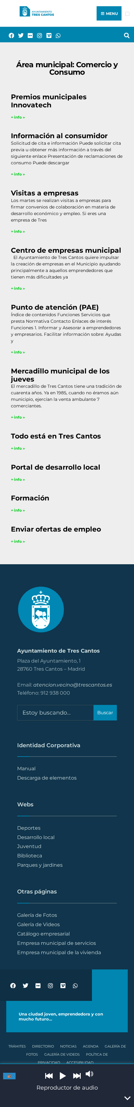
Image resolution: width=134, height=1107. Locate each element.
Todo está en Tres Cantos (56, 436)
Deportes (29, 828)
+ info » (18, 117)
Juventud (29, 846)
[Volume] (89, 1073)
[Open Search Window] (124, 34)
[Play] (63, 1075)
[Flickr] (28, 34)
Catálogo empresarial (43, 934)
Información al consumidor (59, 136)
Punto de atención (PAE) (55, 307)
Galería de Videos (38, 924)
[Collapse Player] (127, 1098)
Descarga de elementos (47, 778)
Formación (30, 498)
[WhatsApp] (56, 34)
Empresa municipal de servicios (56, 943)
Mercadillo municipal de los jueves (60, 375)
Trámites (17, 1046)
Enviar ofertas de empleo (56, 529)
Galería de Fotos (37, 915)
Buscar (105, 712)
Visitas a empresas (45, 193)
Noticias (68, 1046)
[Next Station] (77, 1075)
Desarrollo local (36, 837)
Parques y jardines (40, 865)
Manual (26, 768)
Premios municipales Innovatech (49, 101)
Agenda (90, 1046)
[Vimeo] (46, 34)
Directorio (43, 1046)
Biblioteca (29, 855)
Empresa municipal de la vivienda (59, 952)
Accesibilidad (79, 1062)
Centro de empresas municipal (66, 250)
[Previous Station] (49, 1075)
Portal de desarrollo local (55, 467)
